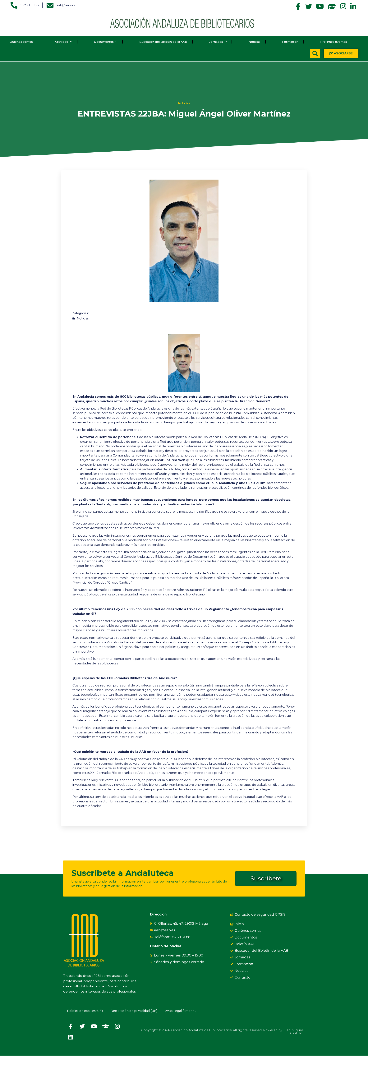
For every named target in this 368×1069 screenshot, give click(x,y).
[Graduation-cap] (105, 1026)
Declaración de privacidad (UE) (134, 1011)
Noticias (254, 42)
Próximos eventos (333, 42)
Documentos (104, 42)
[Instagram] (117, 1026)
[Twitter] (82, 1026)
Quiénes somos (21, 42)
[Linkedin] (70, 1037)
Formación (290, 42)
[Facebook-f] (70, 1026)
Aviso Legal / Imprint (180, 1011)
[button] (315, 53)
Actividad (61, 42)
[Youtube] (94, 1026)
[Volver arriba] (68, 1062)
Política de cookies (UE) (85, 1011)
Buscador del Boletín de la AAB (163, 42)
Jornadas (216, 42)
